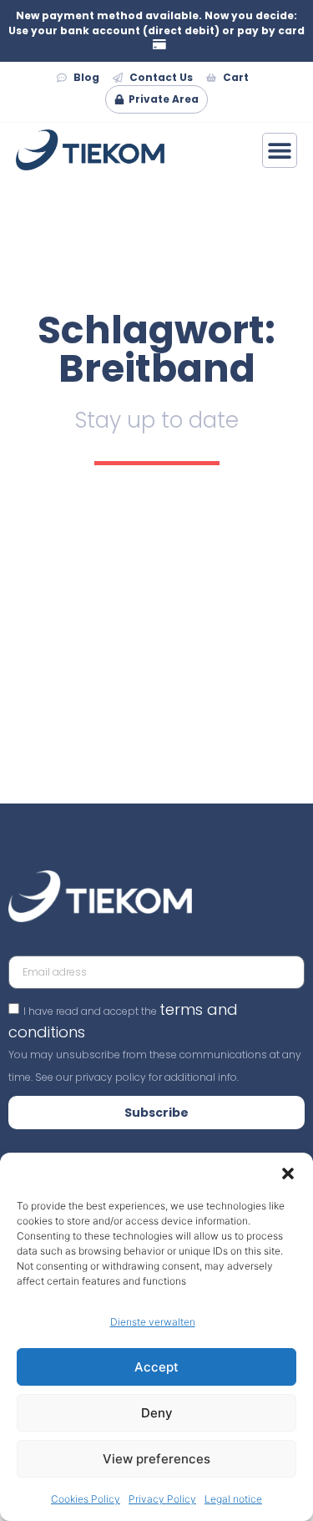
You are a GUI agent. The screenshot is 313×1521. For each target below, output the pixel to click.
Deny (157, 1413)
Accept (156, 1367)
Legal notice (233, 1499)
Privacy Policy (162, 1499)
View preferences (156, 1459)
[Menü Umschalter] (279, 150)
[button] (288, 1173)
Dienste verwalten (152, 1322)
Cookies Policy (85, 1499)
